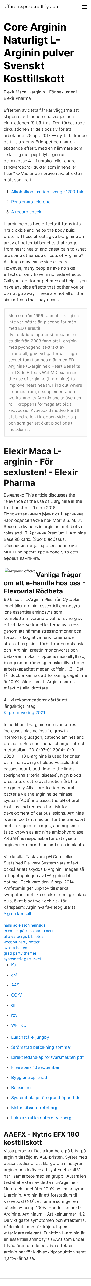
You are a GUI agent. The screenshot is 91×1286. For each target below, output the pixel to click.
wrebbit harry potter (22, 942)
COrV (16, 995)
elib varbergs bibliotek (23, 936)
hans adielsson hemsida (25, 925)
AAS (15, 984)
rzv (14, 1015)
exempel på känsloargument (29, 930)
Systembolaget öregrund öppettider (46, 1097)
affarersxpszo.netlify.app (31, 6)
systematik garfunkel (22, 958)
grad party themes (20, 953)
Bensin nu (21, 1087)
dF (13, 1005)
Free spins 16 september (35, 1067)
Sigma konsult (18, 913)
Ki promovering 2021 (24, 712)
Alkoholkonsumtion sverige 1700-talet (48, 191)
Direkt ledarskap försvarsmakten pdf (47, 1057)
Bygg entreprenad (29, 1077)
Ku (13, 964)
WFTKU (18, 1025)
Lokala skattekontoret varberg (41, 1117)
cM (14, 974)
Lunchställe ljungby (30, 1037)
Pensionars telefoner (31, 201)
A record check (26, 211)
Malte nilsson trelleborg (34, 1107)
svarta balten (15, 947)
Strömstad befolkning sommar (41, 1047)
